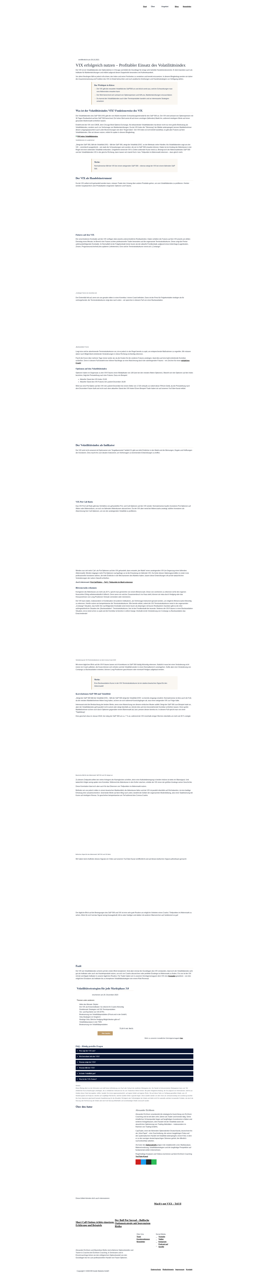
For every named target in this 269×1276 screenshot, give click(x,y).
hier (181, 1038)
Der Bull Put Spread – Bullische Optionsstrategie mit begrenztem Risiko (132, 1223)
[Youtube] (138, 1162)
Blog (177, 6)
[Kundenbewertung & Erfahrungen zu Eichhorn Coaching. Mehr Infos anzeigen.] (183, 1248)
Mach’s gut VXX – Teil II (167, 1203)
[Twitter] (143, 1162)
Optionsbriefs (151, 1145)
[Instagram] (148, 1162)
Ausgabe (171, 976)
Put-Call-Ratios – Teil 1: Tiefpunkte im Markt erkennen (111, 582)
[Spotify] (154, 1162)
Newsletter (187, 6)
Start (145, 6)
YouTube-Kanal (142, 1156)
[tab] (134, 1050)
